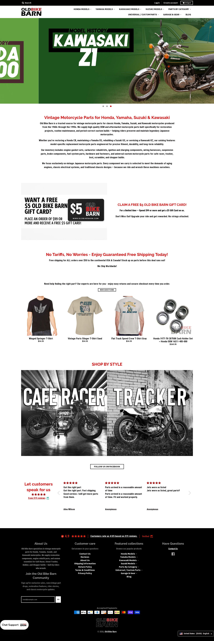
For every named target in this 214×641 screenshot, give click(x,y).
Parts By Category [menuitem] (178, 9)
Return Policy (85, 567)
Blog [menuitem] (188, 14)
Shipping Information (85, 563)
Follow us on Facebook (107, 466)
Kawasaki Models (128, 560)
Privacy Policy (85, 573)
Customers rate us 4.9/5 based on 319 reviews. (113, 536)
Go (58, 599)
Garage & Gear (128, 573)
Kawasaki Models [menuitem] (129, 9)
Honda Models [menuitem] (81, 9)
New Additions (107, 290)
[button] (59, 493)
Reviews (85, 557)
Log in (157, 3)
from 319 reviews (36, 498)
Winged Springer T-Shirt (41, 338)
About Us (85, 560)
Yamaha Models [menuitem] (104, 9)
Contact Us (85, 553)
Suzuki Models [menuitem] (154, 9)
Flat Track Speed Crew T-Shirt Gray (129, 338)
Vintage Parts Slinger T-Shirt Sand (85, 338)
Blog (129, 576)
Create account (170, 3)
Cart (188, 3)
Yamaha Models (128, 557)
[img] (38, 494)
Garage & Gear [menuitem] (171, 14)
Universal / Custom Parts (127, 570)
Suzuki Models (128, 563)
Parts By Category (128, 567)
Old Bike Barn (111, 632)
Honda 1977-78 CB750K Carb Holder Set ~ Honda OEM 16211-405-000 (173, 340)
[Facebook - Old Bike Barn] (173, 554)
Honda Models (128, 553)
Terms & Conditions (85, 570)
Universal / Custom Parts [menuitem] (142, 14)
